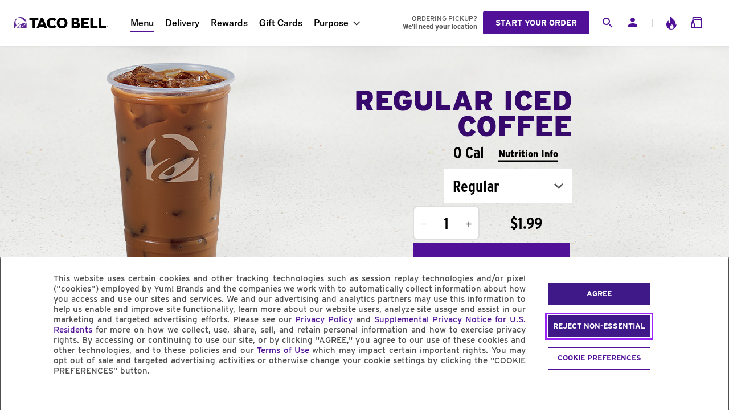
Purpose (331, 22)
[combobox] (508, 186)
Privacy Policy (324, 319)
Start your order (536, 22)
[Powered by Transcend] (19, 396)
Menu (142, 22)
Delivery (182, 22)
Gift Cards (280, 22)
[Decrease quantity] (423, 224)
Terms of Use (283, 350)
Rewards (229, 22)
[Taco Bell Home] (62, 22)
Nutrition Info (528, 153)
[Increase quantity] (468, 224)
